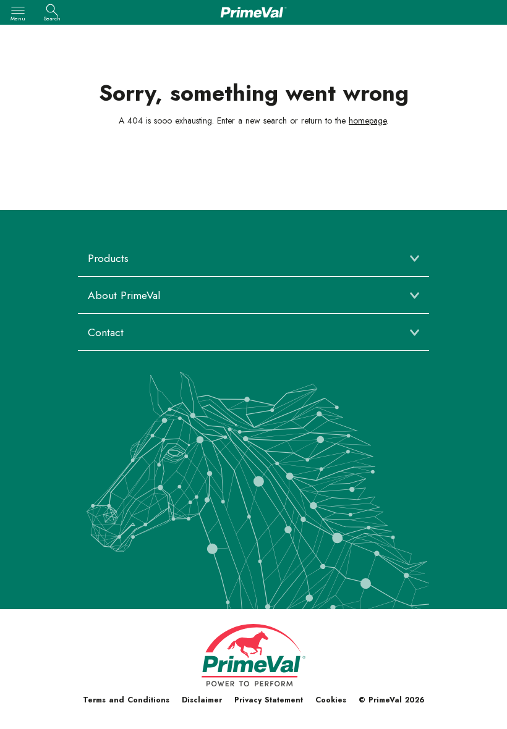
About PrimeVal (124, 295)
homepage (367, 120)
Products (108, 258)
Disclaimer (202, 700)
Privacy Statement (268, 700)
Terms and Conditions (126, 700)
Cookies (330, 700)
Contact (106, 332)
